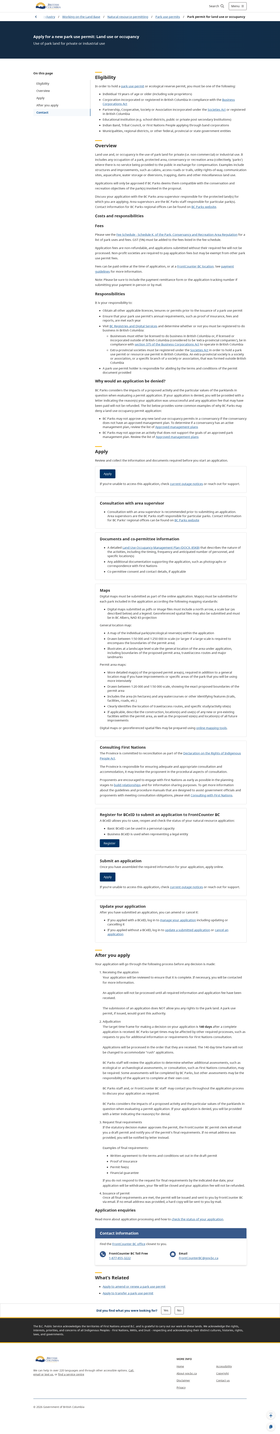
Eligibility (42, 83)
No (179, 1310)
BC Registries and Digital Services (133, 326)
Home (180, 1366)
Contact (42, 112)
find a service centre (71, 1374)
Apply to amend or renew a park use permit (134, 1286)
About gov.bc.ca (187, 1373)
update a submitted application (187, 930)
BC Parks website (203, 207)
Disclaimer (183, 1380)
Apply (40, 98)
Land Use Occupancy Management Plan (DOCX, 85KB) (161, 547)
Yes (166, 1310)
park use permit (132, 86)
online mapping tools (211, 728)
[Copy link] (270, 1426)
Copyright (222, 1373)
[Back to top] (270, 1414)
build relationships (127, 785)
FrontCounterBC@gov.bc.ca (198, 1258)
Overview (43, 91)
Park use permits (167, 17)
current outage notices (186, 484)
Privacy (181, 1387)
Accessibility (224, 1366)
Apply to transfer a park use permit (128, 1293)
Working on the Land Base (81, 17)
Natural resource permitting (127, 17)
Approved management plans (176, 427)
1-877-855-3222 (120, 1258)
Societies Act (217, 109)
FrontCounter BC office (128, 1244)
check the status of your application (197, 1219)
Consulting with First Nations (211, 795)
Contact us (223, 1380)
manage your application (178, 920)
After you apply (47, 105)
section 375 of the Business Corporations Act (167, 344)
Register (110, 843)
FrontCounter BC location (195, 266)
